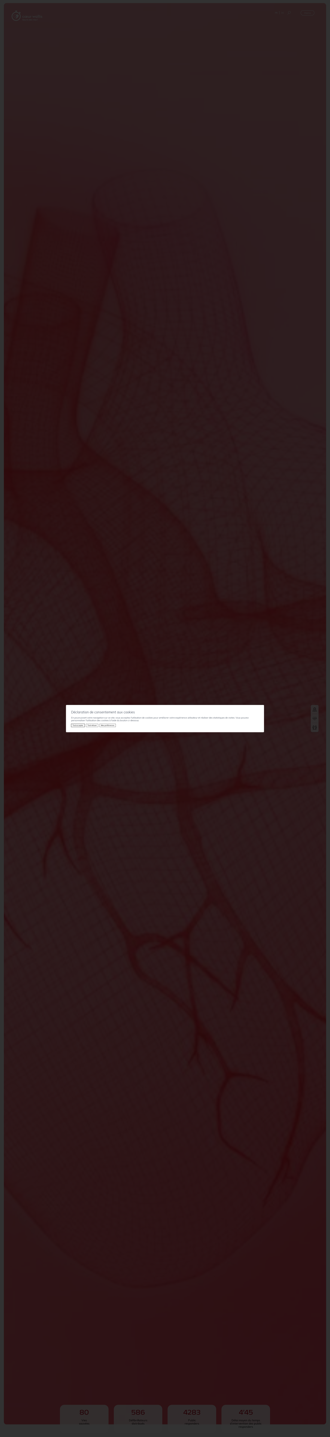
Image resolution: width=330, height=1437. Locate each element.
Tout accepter (78, 725)
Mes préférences (107, 725)
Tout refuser (92, 725)
